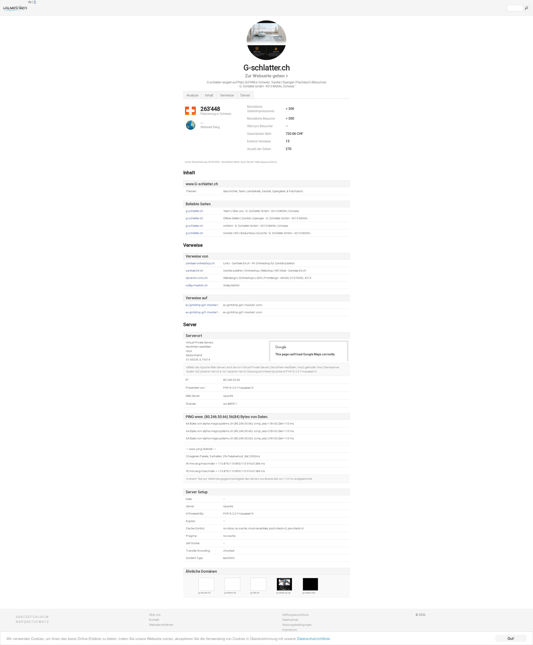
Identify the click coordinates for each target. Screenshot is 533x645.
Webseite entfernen (161, 624)
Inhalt (209, 95)
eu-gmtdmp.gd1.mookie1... (203, 305)
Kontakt (154, 619)
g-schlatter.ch (194, 211)
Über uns (155, 614)
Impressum (289, 629)
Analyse (192, 95)
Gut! (511, 638)
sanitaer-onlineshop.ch (200, 263)
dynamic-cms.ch (197, 277)
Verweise (227, 95)
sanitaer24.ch (194, 270)
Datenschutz (290, 619)
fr (35, 2)
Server (245, 95)
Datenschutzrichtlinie (313, 638)
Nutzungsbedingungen (297, 624)
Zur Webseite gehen (265, 75)
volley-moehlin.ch (197, 285)
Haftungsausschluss (295, 614)
